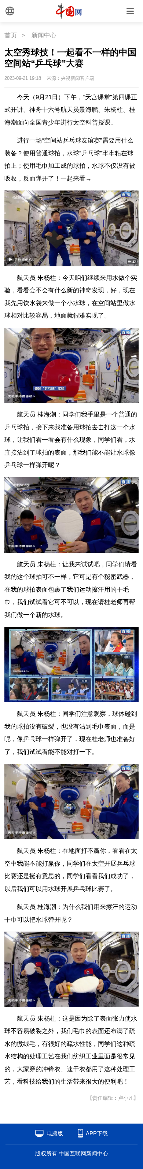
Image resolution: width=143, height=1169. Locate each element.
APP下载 (97, 1133)
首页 (10, 35)
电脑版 (55, 1133)
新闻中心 (44, 35)
